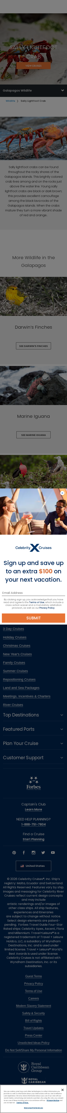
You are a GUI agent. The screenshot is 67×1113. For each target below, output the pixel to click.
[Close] (62, 1090)
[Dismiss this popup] (62, 493)
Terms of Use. (22, 1103)
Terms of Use (36, 602)
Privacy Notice (53, 1100)
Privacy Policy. (47, 607)
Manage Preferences (33, 1108)
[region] (33, 1099)
